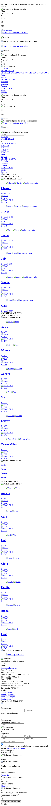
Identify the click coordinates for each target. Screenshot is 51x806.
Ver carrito (5, 775)
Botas (3, 154)
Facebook (5, 668)
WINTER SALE (7, 139)
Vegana (4, 172)
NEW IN (4, 137)
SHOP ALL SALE (8, 73)
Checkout (5, 786)
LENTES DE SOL (8, 159)
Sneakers (4, 163)
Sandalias (4, 161)
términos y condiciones (16, 748)
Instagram (13, 668)
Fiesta (3, 170)
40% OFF (28, 73)
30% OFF (37, 73)
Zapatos (4, 157)
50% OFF (20, 73)
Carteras (4, 165)
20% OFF (45, 73)
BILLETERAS (7, 168)
